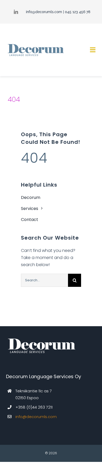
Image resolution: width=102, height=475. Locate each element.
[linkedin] (16, 12)
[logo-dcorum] (35, 44)
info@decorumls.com (44, 12)
